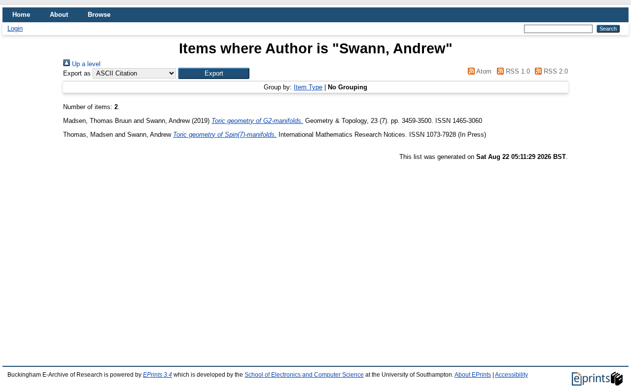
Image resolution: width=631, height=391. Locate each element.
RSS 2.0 (555, 71)
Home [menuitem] (21, 14)
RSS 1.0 (516, 71)
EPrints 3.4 (157, 375)
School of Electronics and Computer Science (304, 375)
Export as (77, 73)
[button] (213, 73)
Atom (483, 71)
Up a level (85, 64)
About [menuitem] (59, 14)
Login (15, 28)
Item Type (308, 87)
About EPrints (473, 375)
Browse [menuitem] (99, 14)
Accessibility (511, 375)
